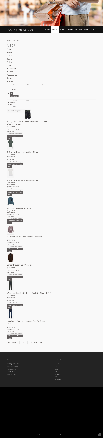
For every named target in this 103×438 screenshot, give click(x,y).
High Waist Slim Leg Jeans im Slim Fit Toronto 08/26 (26, 322)
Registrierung (83, 29)
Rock (9, 65)
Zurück (14, 342)
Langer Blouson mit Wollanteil (19, 264)
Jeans (9, 58)
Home (48, 29)
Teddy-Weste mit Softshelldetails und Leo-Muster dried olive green (28, 122)
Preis (11, 104)
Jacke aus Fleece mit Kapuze (19, 208)
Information (72, 29)
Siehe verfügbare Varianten (15, 136)
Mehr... (9, 138)
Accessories (12, 74)
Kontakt (62, 29)
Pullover (10, 62)
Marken (54, 29)
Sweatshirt (11, 68)
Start (9, 342)
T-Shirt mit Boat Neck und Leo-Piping (22, 152)
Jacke (9, 78)
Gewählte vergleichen (15, 111)
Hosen (9, 52)
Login (92, 29)
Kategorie (12, 102)
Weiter (35, 342)
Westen (10, 81)
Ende (40, 342)
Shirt (9, 49)
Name (27, 100)
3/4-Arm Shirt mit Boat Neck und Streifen (24, 236)
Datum (11, 106)
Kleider (10, 71)
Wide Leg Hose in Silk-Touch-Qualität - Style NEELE (29, 293)
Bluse (9, 55)
